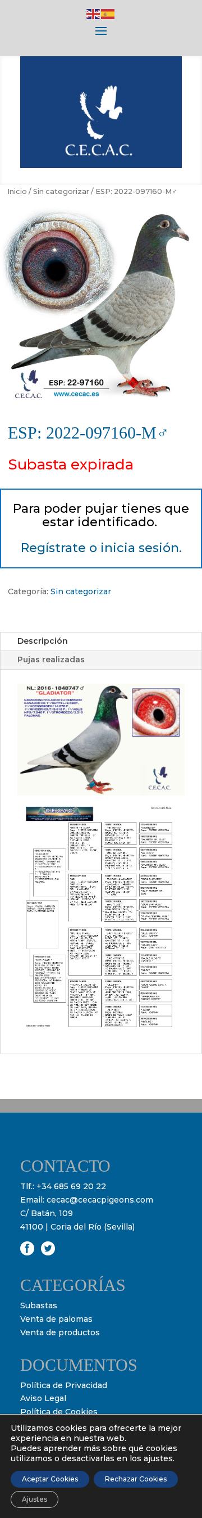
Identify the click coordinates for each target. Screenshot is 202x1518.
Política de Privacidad (63, 1385)
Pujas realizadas (51, 659)
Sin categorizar (61, 191)
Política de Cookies (59, 1412)
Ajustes (34, 1499)
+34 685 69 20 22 (71, 1186)
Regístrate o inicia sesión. (101, 547)
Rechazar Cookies (136, 1479)
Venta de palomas (56, 1319)
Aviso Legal (43, 1398)
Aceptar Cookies (50, 1479)
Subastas (38, 1305)
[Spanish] (108, 13)
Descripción (42, 641)
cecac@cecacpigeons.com (100, 1200)
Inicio (17, 191)
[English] (93, 13)
